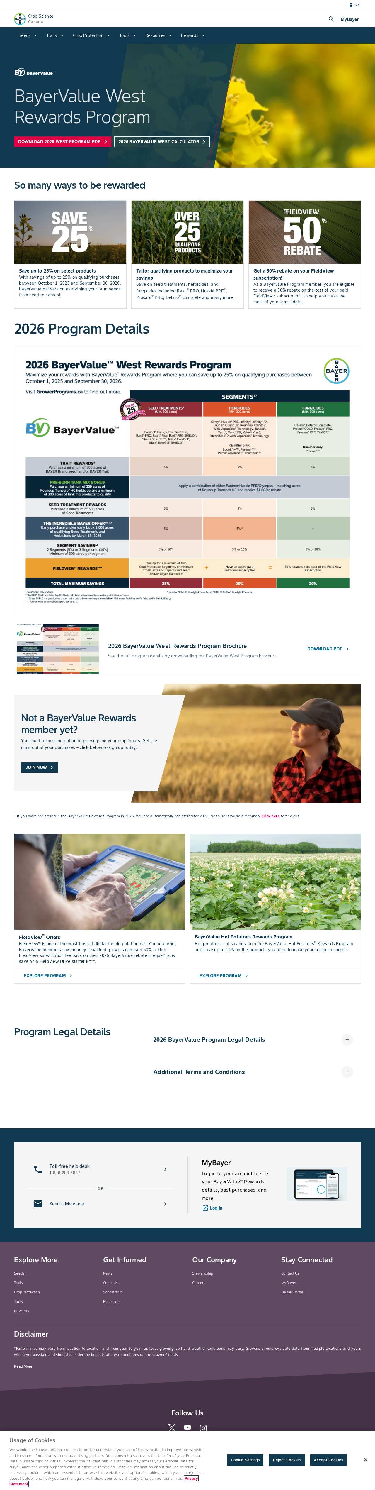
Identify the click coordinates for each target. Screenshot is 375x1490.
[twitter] (171, 1430)
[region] (187, 1460)
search (331, 19)
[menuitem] (28, 35)
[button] (253, 1040)
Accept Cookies (328, 1459)
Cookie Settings (245, 1459)
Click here (271, 816)
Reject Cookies (287, 1459)
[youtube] (187, 1429)
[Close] (365, 1459)
